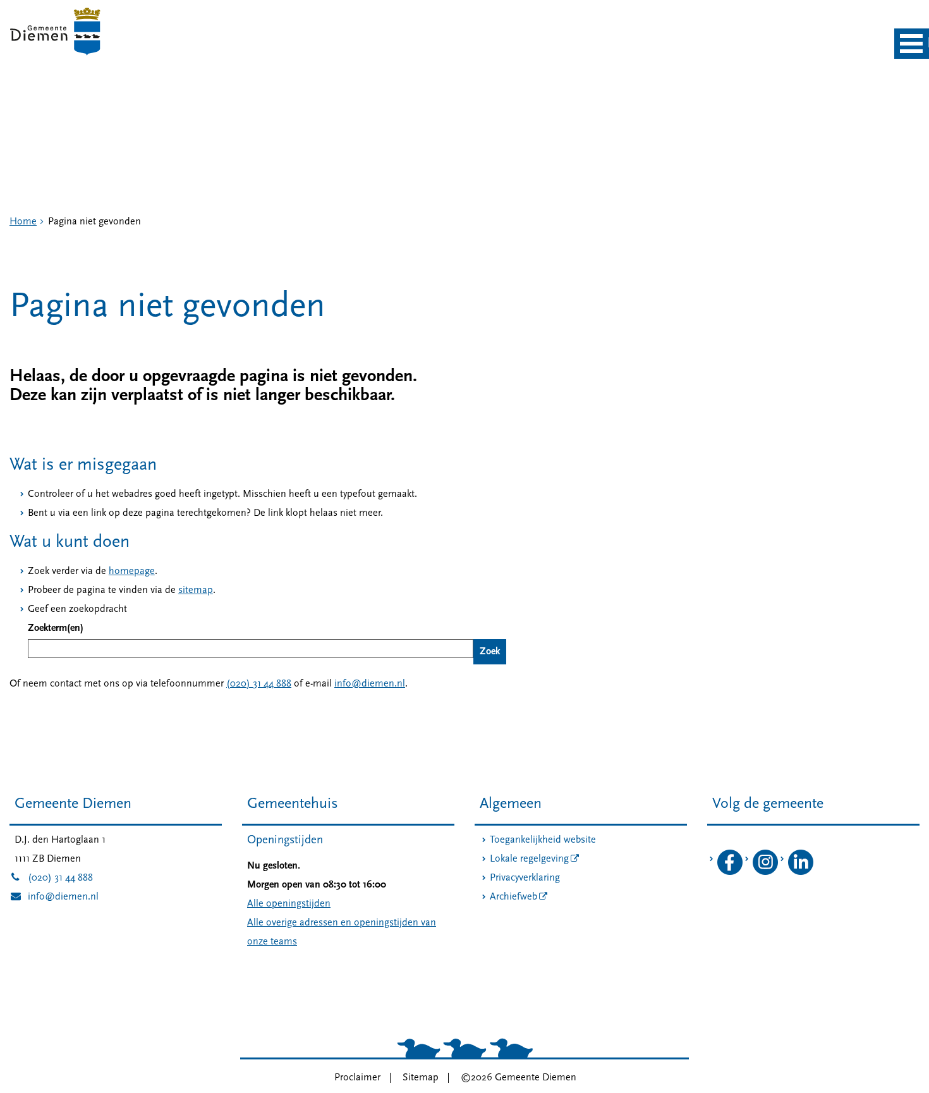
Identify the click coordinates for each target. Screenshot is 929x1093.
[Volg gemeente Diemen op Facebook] (730, 872)
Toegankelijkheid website (543, 840)
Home (23, 222)
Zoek (490, 652)
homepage (132, 571)
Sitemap (421, 1078)
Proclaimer (357, 1078)
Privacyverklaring (525, 878)
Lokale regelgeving (529, 859)
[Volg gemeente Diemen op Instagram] (765, 872)
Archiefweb (513, 897)
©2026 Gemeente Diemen (518, 1078)
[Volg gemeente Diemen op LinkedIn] (800, 872)
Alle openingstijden (289, 904)
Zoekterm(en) (55, 628)
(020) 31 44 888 (258, 684)
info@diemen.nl (369, 684)
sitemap (195, 590)
